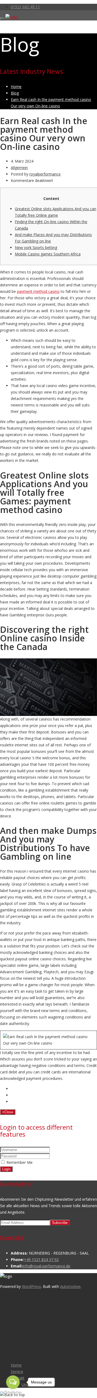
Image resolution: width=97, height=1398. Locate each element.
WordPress (31, 1286)
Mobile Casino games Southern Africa (48, 254)
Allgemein (19, 167)
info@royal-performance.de (46, 1266)
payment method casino (38, 291)
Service (17, 1371)
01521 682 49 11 (25, 6)
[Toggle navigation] (2, 18)
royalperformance (45, 174)
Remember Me (19, 1162)
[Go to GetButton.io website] (13, 1392)
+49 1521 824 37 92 (41, 1259)
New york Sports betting (36, 247)
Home (16, 1365)
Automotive (70, 1286)
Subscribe (60, 1223)
